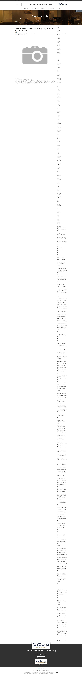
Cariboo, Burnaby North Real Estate (61, 286)
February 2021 (59, 123)
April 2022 (58, 104)
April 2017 (58, 186)
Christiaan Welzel (38, 670)
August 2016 (58, 197)
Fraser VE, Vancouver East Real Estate (62, 375)
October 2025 (58, 52)
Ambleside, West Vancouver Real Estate (62, 238)
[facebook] (38, 656)
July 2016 (58, 198)
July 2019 (58, 149)
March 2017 (58, 187)
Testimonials (58, 8)
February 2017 (59, 189)
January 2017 (58, 190)
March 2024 (58, 74)
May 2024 (58, 71)
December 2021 (59, 109)
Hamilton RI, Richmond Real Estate (61, 406)
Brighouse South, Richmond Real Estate (62, 262)
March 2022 (58, 105)
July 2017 (58, 182)
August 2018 (58, 164)
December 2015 (59, 208)
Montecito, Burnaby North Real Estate (62, 465)
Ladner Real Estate (59, 438)
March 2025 (58, 61)
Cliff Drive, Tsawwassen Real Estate (61, 311)
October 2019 (58, 145)
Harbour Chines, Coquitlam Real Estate (62, 409)
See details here (17, 78)
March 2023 (58, 90)
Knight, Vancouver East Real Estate (61, 434)
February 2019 (59, 156)
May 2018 (58, 168)
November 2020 (59, 127)
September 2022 (59, 97)
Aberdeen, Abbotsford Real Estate (61, 231)
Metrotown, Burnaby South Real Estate (62, 459)
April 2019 (58, 153)
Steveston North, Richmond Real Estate (62, 563)
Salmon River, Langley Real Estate (61, 527)
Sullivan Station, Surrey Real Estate (61, 568)
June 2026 (58, 41)
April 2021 (58, 120)
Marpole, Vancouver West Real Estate (62, 452)
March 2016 (58, 204)
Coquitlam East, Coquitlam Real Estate (62, 320)
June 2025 (58, 57)
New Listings (58, 30)
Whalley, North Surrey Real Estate (61, 628)
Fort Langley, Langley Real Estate (61, 371)
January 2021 (58, 124)
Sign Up (19, 0)
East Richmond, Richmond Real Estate (61, 353)
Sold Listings (58, 34)
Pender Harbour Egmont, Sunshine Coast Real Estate (61, 496)
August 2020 (58, 131)
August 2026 (58, 38)
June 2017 (58, 183)
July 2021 (58, 116)
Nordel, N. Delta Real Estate (60, 475)
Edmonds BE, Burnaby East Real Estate (62, 356)
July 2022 (58, 100)
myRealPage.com (41, 668)
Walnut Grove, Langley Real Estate (61, 607)
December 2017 (59, 175)
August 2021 (58, 115)
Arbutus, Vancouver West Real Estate (62, 241)
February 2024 (59, 75)
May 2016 (58, 201)
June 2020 (58, 134)
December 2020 (59, 126)
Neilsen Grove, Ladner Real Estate (61, 472)
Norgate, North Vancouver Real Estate (62, 476)
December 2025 (59, 49)
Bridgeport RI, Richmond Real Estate (61, 259)
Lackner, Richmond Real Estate (61, 435)
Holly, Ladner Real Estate (60, 420)
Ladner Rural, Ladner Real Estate (61, 439)
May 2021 (58, 119)
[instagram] (44, 656)
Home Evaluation (50, 8)
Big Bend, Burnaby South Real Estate (61, 246)
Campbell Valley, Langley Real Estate (61, 279)
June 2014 (58, 223)
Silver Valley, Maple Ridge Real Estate (61, 541)
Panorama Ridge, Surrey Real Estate (61, 491)
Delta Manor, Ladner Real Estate (61, 334)
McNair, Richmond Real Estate (60, 458)
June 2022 (58, 101)
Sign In (16, 0)
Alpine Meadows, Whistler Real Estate (62, 237)
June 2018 (58, 167)
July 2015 (58, 215)
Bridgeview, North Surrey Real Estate (61, 260)
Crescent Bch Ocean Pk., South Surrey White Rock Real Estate (62, 325)
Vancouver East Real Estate (60, 600)
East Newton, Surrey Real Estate (61, 352)
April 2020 (58, 137)
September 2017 (59, 179)
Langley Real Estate (59, 442)
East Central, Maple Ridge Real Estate (61, 349)
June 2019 (58, 150)
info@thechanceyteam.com (43, 654)
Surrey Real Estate (59, 576)
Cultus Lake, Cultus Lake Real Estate (61, 327)
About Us (26, 8)
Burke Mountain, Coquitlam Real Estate (62, 270)
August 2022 (58, 98)
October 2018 (58, 161)
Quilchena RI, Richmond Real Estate (61, 511)
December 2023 (59, 78)
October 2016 (58, 194)
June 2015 (58, 216)
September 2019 (59, 146)
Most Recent (58, 37)
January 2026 (58, 48)
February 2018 (59, 172)
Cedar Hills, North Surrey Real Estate (61, 287)
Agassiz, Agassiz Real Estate (60, 233)
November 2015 (59, 209)
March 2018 (58, 171)
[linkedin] (40, 656)
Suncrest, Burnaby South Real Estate (61, 573)
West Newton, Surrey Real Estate (61, 617)
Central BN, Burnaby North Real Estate (62, 292)
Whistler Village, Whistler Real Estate (61, 630)
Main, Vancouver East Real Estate (61, 451)
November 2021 (59, 111)
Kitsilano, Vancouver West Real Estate (62, 432)
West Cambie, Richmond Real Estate (61, 610)
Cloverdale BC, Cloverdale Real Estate (62, 312)
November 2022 (59, 94)
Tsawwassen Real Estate (60, 589)
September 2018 (59, 163)
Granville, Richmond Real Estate (61, 401)
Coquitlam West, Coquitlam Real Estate (62, 321)
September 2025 (59, 53)
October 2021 (58, 112)
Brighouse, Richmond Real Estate (61, 263)
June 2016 (58, 200)
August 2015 (58, 213)
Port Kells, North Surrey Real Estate (61, 502)
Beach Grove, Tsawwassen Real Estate (62, 242)
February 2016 (59, 205)
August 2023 (58, 83)
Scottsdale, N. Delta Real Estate (61, 534)
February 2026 (59, 46)
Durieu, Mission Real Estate (60, 345)
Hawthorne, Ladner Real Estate (21, 34)
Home (21, 8)
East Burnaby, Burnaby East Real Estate (62, 346)
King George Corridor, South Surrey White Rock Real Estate (61, 431)
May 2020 (58, 135)
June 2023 (58, 86)
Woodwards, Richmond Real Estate (61, 639)
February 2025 (59, 63)
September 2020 (59, 130)
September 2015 (59, 212)
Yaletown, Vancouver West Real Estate (62, 640)
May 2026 (58, 42)
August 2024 (58, 67)
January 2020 (58, 141)
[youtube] (42, 656)
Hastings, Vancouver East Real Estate (61, 412)
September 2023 (59, 82)
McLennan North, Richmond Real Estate (62, 455)
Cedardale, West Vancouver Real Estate (62, 289)
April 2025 (58, 60)
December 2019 (59, 142)
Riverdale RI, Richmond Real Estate (61, 518)
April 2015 (58, 219)
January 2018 (58, 174)
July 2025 (58, 56)
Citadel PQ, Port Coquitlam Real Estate (62, 308)
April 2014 (58, 224)
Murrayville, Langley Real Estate (61, 471)
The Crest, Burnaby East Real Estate (61, 579)
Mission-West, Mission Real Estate (61, 464)
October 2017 (58, 178)
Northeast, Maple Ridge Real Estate (61, 484)
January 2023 (58, 93)
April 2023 (58, 89)
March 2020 (58, 138)
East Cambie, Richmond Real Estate (61, 348)
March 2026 (58, 45)
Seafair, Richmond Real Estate (60, 535)
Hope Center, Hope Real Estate (61, 421)
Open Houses (58, 31)
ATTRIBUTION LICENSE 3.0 (45, 670)
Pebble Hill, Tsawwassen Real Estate (61, 494)
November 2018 (59, 160)
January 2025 (58, 64)
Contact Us (43, 8)
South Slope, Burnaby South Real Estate (62, 554)
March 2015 (58, 220)
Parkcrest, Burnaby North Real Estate (62, 492)
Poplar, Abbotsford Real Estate (61, 499)
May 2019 (58, 152)
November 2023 (59, 79)
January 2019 (58, 157)
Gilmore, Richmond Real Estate (61, 388)
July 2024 (58, 68)
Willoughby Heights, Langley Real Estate (62, 635)
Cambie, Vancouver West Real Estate (61, 278)
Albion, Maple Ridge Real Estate (61, 234)
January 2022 (58, 108)
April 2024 (58, 72)
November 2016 (59, 193)
